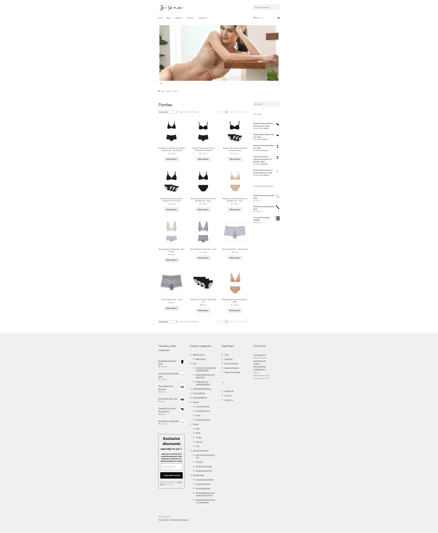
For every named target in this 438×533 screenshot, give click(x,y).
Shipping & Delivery (232, 368)
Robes (198, 415)
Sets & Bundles (198, 475)
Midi (197, 446)
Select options (171, 159)
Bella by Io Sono (199, 355)
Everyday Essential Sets (205, 479)
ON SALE (199, 462)
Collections (179, 18)
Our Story (190, 18)
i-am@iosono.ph (259, 355)
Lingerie (196, 402)
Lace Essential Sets (203, 488)
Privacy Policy (163, 520)
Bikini (198, 428)
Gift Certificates (199, 393)
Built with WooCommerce (179, 520)
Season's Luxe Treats (200, 450)
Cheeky (199, 437)
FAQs (227, 355)
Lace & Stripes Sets (203, 484)
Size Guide (229, 359)
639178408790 (259, 366)
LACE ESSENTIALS (200, 397)
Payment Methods (231, 363)
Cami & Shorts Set (203, 406)
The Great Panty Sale (204, 466)
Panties (169, 91)
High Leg (199, 442)
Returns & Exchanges (232, 372)
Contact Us (202, 18)
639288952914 (259, 369)
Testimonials (229, 391)
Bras (194, 363)
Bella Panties (200, 359)
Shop (169, 18)
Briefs (198, 433)
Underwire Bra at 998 (204, 471)
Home (160, 18)
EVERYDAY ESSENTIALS (202, 389)
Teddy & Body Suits (203, 420)
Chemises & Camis (203, 411)
